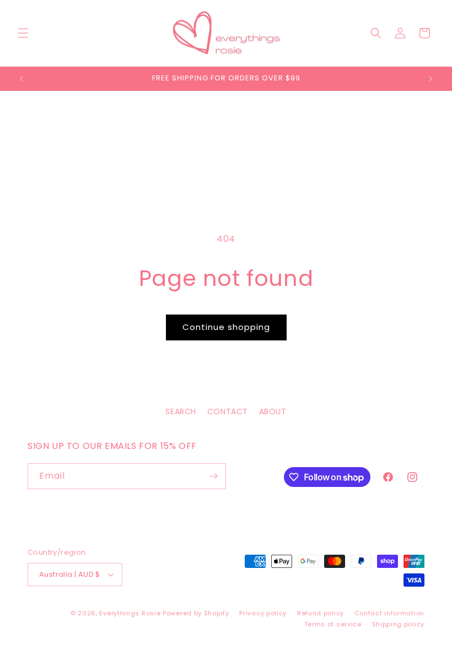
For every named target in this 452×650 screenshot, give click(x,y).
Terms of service (333, 624)
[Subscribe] (213, 476)
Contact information (389, 613)
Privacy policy (263, 613)
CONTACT (227, 411)
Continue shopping (226, 327)
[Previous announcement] (21, 79)
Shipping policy (398, 624)
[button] (23, 33)
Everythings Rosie (129, 613)
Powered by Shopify (196, 613)
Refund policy (320, 613)
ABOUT (273, 411)
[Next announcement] (430, 79)
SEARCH (180, 411)
